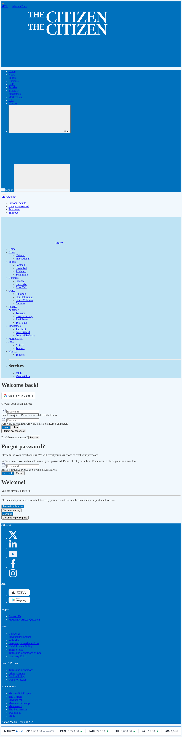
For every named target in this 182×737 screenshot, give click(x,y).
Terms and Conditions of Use (25, 652)
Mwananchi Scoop (19, 703)
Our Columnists (24, 297)
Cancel (19, 473)
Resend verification (13, 506)
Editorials (21, 293)
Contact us (14, 633)
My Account (8, 196)
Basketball (21, 268)
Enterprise (21, 284)
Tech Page (21, 322)
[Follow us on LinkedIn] (13, 547)
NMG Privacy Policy (20, 646)
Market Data (16, 96)
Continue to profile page (15, 517)
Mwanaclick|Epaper (20, 636)
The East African (18, 709)
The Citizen (15, 696)
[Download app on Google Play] (19, 594)
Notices (13, 103)
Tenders (20, 348)
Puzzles (13, 87)
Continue (7, 514)
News (12, 74)
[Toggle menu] (2, 3)
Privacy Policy (17, 673)
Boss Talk (21, 287)
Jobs (11, 100)
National (20, 255)
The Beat (21, 329)
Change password (19, 206)
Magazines (15, 93)
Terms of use (16, 649)
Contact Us (15, 616)
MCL (4, 6)
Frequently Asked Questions (24, 619)
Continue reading (11, 510)
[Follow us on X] (13, 538)
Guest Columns (24, 300)
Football (20, 264)
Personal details (17, 202)
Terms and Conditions (21, 669)
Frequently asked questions (24, 643)
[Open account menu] (42, 178)
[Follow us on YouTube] (13, 557)
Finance (20, 280)
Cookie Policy (17, 676)
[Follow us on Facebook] (13, 567)
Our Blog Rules (17, 656)
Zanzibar (13, 90)
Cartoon (20, 303)
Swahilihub (15, 712)
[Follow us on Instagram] (13, 576)
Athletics (21, 271)
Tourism (20, 313)
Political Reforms (25, 335)
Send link (7, 473)
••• (3, 189)
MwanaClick (19, 6)
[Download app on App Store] (19, 602)
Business (13, 80)
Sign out (13, 212)
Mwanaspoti (15, 706)
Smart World (23, 332)
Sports (12, 77)
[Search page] (28, 65)
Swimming (22, 274)
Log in (6, 427)
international (23, 258)
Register (34, 437)
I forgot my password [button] (14, 431)
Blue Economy (24, 316)
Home (12, 71)
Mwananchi (15, 699)
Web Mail (14, 640)
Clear (15, 427)
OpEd (12, 84)
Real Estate (22, 319)
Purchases (14, 209)
